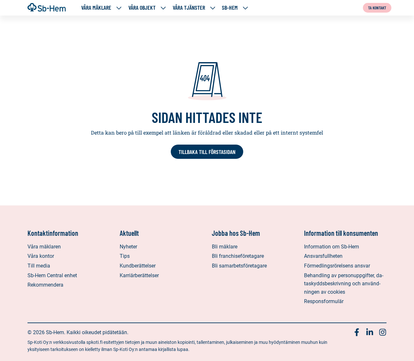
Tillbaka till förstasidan (207, 151)
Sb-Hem (230, 7)
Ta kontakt (377, 7)
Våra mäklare (96, 7)
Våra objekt (142, 7)
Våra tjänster (189, 7)
